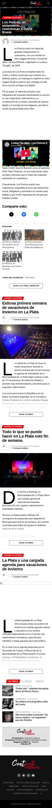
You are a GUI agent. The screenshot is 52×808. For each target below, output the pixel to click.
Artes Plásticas (30, 786)
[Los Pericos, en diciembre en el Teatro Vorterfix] (12, 256)
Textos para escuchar (28, 783)
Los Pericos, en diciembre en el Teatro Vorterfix (11, 266)
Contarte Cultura (21, 42)
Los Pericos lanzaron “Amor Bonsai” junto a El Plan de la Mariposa (34, 244)
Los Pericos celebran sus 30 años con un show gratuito (11, 244)
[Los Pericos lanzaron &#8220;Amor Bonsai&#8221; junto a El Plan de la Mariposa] (34, 235)
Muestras (14, 786)
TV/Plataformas (25, 790)
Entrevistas (42, 790)
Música (46, 783)
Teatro (10, 790)
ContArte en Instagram (25, 793)
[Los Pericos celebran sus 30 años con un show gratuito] (12, 235)
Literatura (8, 783)
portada (30, 278)
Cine (43, 786)
